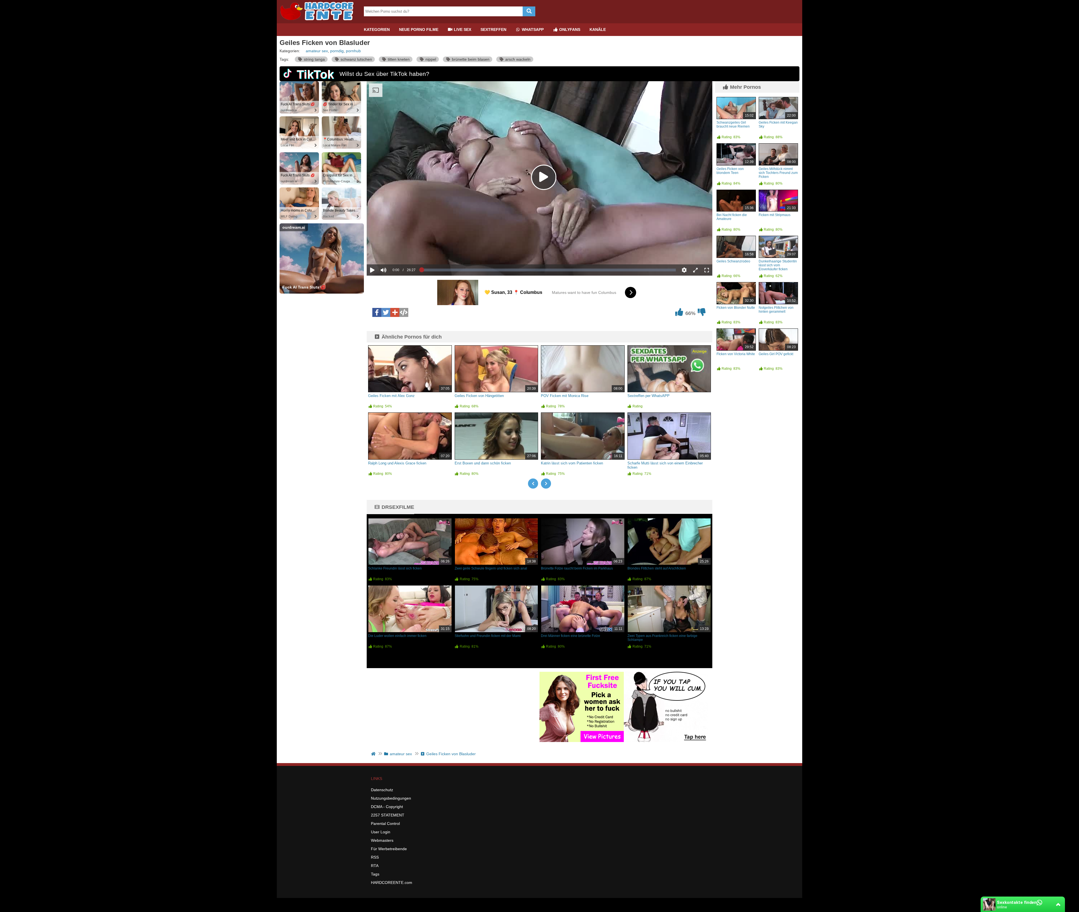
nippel (430, 59)
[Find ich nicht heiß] (702, 313)
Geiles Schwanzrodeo (733, 261)
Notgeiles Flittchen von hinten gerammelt (776, 310)
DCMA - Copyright (387, 806)
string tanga (314, 59)
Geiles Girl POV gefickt (776, 354)
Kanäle (598, 29)
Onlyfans (569, 29)
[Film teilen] (394, 312)
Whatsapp (532, 29)
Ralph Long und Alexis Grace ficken (397, 463)
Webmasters (382, 840)
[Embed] (403, 312)
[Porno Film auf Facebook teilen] (376, 312)
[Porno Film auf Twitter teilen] (385, 312)
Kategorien (377, 29)
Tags (375, 874)
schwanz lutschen (355, 59)
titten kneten (398, 59)
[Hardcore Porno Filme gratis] (319, 21)
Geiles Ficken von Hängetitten (479, 396)
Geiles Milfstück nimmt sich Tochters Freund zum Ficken (778, 173)
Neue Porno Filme (418, 29)
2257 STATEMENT (387, 815)
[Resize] (695, 270)
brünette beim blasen (470, 59)
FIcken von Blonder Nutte (736, 308)
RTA (374, 865)
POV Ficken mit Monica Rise (564, 396)
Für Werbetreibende (389, 849)
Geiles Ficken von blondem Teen (730, 171)
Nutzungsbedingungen (391, 798)
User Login (380, 832)
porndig (337, 51)
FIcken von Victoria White (736, 354)
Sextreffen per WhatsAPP (648, 396)
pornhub (353, 51)
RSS (375, 857)
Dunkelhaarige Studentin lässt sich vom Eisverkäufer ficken (778, 265)
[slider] (393, 253)
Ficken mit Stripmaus (774, 215)
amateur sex (317, 51)
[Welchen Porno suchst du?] (529, 11)
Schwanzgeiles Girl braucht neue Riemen (733, 124)
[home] (374, 754)
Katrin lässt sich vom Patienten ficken (572, 463)
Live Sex (462, 29)
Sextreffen (493, 29)
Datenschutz (382, 790)
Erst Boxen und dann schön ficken (483, 463)
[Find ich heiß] (679, 313)
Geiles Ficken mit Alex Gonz (391, 396)
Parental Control (385, 823)
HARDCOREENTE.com (391, 882)
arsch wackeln (517, 59)
